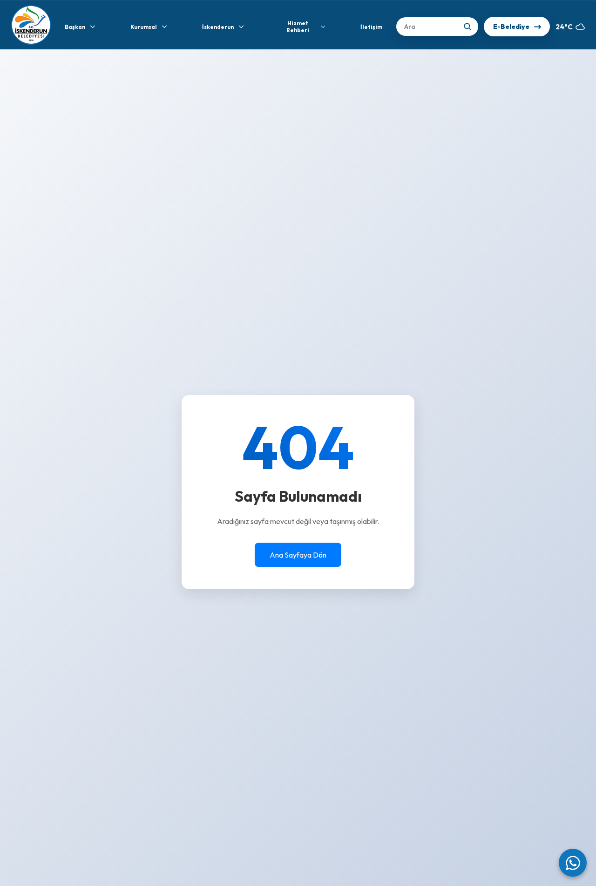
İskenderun (218, 26)
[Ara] (467, 26)
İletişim (371, 26)
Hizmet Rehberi (297, 27)
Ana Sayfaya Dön (298, 554)
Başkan (75, 26)
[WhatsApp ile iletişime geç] (573, 863)
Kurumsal (143, 26)
